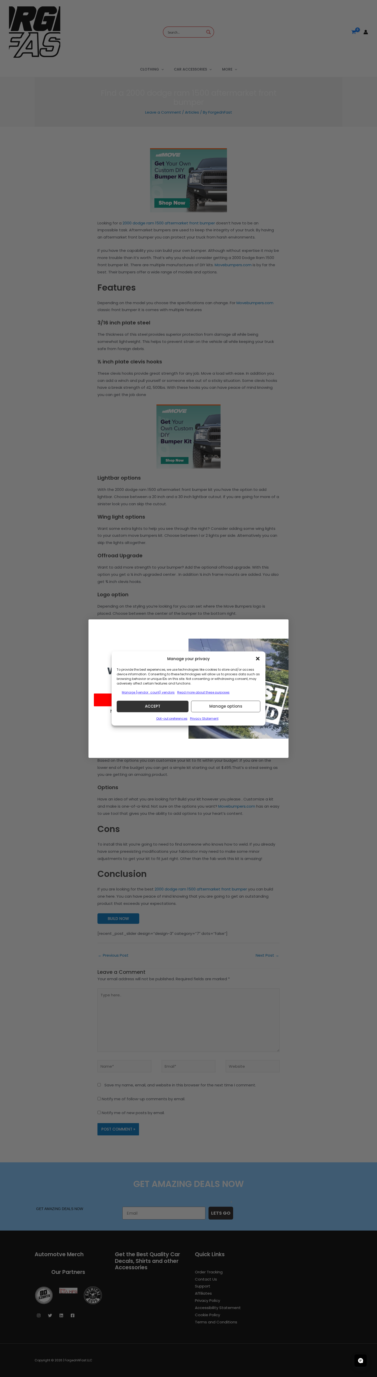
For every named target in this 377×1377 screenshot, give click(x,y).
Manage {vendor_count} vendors (148, 692)
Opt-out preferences (171, 718)
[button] (257, 658)
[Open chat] (360, 1360)
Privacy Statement (204, 718)
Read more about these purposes (203, 692)
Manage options (225, 706)
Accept (152, 706)
